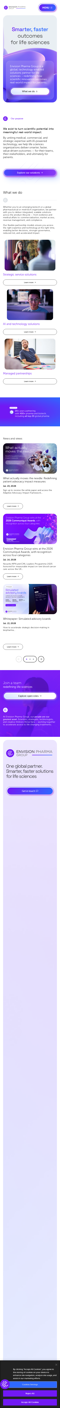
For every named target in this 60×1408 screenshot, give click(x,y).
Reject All (30, 1393)
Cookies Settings (30, 1384)
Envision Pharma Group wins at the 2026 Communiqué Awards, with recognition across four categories (28, 552)
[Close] (56, 1364)
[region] (30, 1384)
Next (41, 659)
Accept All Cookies (30, 1402)
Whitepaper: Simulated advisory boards (27, 618)
